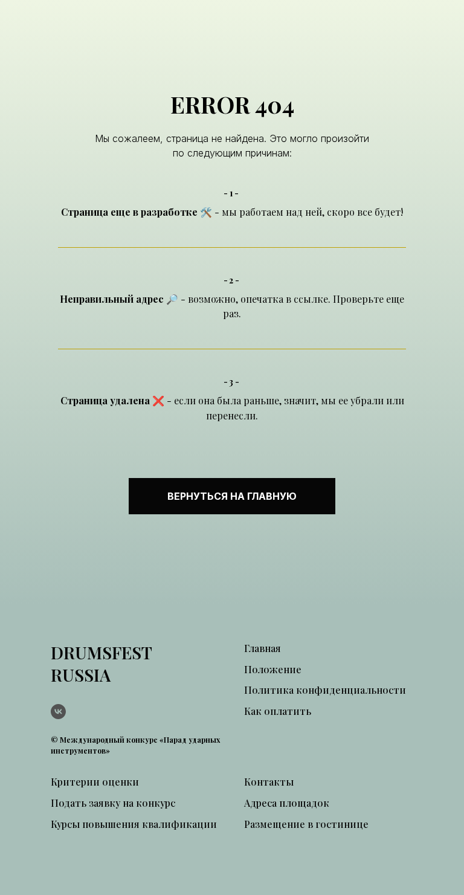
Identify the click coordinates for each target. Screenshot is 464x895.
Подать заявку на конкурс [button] (113, 802)
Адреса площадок (286, 802)
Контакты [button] (269, 781)
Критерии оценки (95, 781)
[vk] (58, 711)
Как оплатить (277, 711)
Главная (262, 648)
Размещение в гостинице (306, 824)
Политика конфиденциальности (325, 689)
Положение (272, 669)
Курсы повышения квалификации (134, 824)
